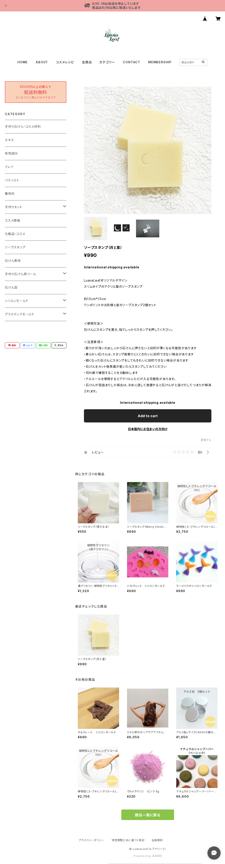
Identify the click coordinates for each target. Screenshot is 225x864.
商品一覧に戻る (147, 815)
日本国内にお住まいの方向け (147, 429)
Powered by (143, 856)
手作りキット (13, 207)
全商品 (87, 62)
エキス (9, 140)
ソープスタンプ (15, 247)
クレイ (9, 167)
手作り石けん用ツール (20, 274)
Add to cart (148, 416)
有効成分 (11, 153)
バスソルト (12, 180)
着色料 (10, 193)
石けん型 (11, 287)
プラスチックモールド (19, 314)
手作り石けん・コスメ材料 (23, 126)
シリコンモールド (16, 301)
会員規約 (157, 840)
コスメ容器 (12, 220)
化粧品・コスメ (15, 234)
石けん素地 (13, 260)
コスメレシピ (65, 62)
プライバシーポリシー (92, 840)
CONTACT (131, 62)
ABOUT (42, 62)
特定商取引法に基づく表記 (128, 840)
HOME (22, 62)
